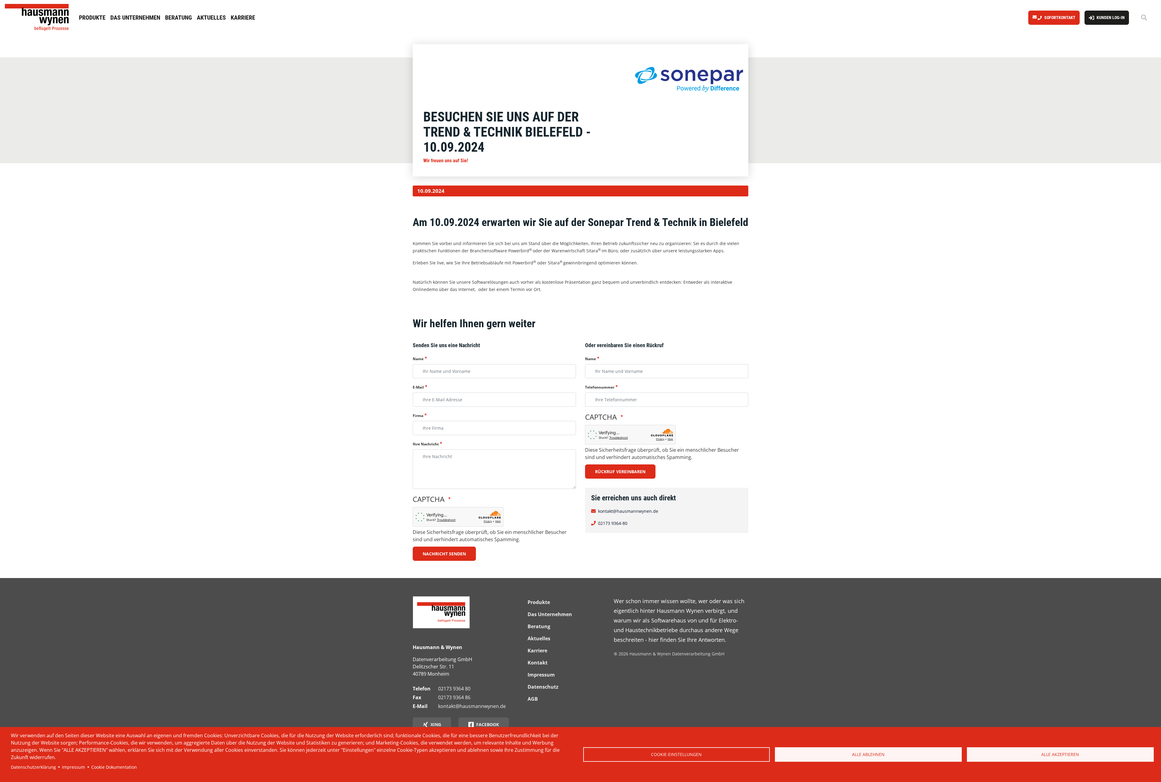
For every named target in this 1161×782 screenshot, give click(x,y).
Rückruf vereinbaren (620, 471)
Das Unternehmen (135, 17)
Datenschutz (543, 686)
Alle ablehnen (868, 754)
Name (418, 358)
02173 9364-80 (612, 523)
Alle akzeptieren (1060, 754)
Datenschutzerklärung (33, 767)
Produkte (92, 17)
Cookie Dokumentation (114, 767)
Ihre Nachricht (426, 444)
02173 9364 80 (454, 688)
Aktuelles (211, 17)
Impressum (73, 767)
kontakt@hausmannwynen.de (628, 511)
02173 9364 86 (454, 697)
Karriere (243, 17)
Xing (436, 724)
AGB (533, 699)
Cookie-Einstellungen (676, 754)
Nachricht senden (444, 554)
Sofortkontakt (1059, 17)
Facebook (487, 724)
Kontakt (538, 662)
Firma (418, 415)
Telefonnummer (599, 387)
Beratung (178, 17)
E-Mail (418, 387)
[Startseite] (38, 17)
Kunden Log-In (1111, 17)
